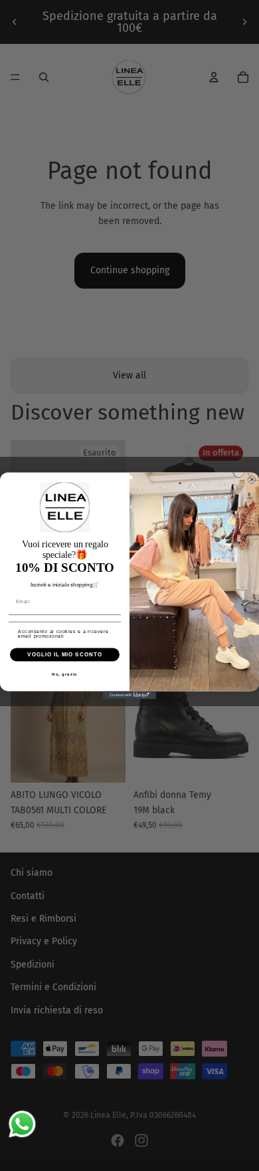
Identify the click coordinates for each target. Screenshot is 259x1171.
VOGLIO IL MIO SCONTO (64, 654)
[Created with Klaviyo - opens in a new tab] (129, 695)
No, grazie (65, 674)
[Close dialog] (252, 479)
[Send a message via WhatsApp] (22, 1124)
